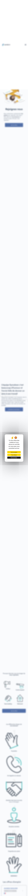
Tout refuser (14, 455)
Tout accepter (14, 452)
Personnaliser (14, 457)
